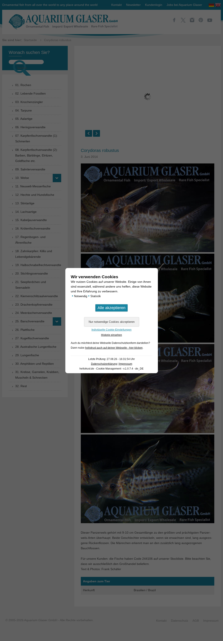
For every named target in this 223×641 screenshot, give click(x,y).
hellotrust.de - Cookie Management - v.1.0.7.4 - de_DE (111, 368)
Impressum (125, 363)
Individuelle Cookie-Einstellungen (111, 329)
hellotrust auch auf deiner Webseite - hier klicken (114, 347)
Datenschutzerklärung (104, 363)
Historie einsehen (111, 334)
